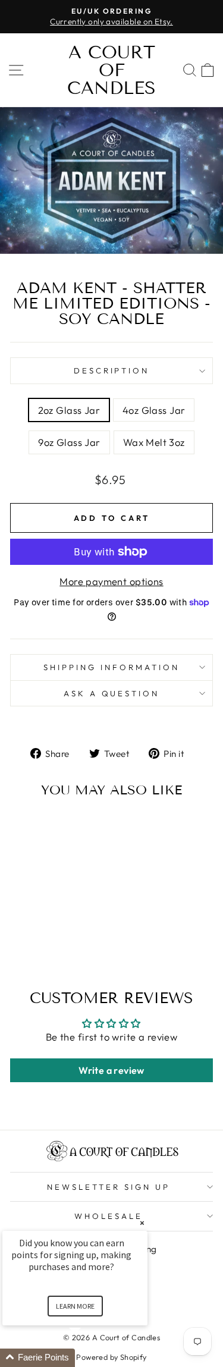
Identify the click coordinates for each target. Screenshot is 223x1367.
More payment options (111, 581)
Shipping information (111, 667)
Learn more (75, 1306)
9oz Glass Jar (69, 442)
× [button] (142, 1222)
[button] (89, 1358)
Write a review (111, 1070)
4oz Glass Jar (154, 410)
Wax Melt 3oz (154, 442)
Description (112, 370)
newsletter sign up (108, 1187)
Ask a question (112, 693)
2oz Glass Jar (69, 410)
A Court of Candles (111, 70)
